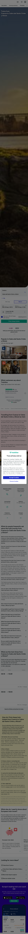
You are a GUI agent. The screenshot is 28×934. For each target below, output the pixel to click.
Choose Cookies (14, 481)
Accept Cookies (14, 477)
